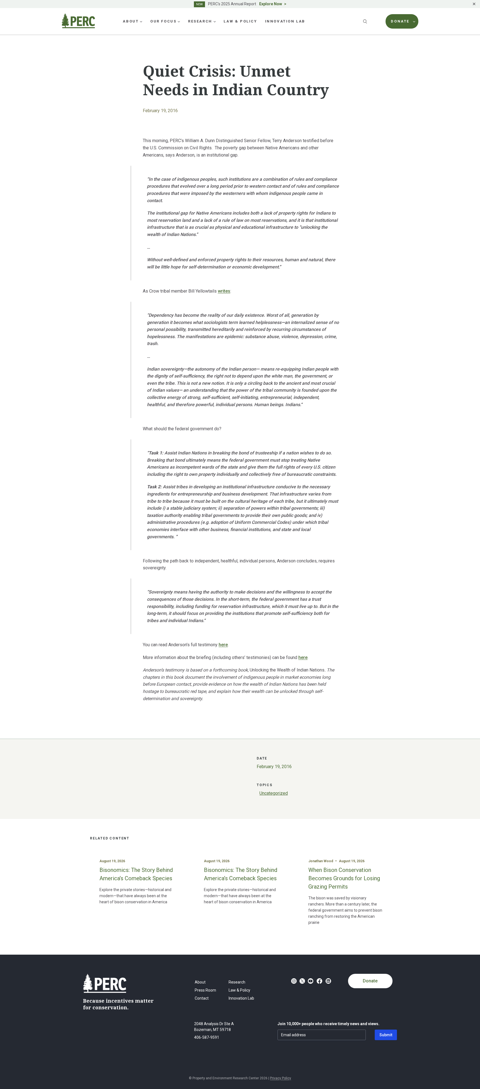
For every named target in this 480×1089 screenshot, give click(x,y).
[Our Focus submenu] (179, 21)
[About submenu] (141, 21)
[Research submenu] (214, 21)
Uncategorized (273, 793)
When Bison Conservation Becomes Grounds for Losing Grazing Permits (344, 878)
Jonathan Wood (320, 861)
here (223, 644)
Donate (370, 981)
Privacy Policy (280, 1078)
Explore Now (270, 4)
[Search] (365, 21)
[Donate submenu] (414, 21)
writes (224, 291)
